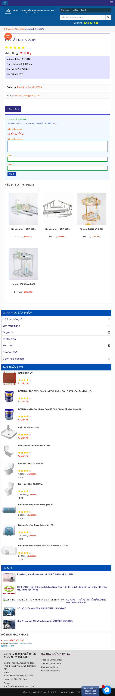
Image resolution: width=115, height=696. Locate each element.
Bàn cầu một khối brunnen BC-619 (34, 445)
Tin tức (75, 10)
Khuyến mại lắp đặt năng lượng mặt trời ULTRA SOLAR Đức (45, 620)
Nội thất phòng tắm (13, 318)
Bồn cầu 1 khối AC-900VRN (30, 464)
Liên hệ (84, 10)
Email (10, 164)
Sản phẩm (20, 29)
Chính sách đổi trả (49, 667)
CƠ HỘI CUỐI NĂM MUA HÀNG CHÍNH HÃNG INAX (41, 608)
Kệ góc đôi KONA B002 (23, 284)
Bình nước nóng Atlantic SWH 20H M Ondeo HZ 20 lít (43, 546)
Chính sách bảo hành (51, 663)
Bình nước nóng (11, 325)
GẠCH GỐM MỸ (25, 373)
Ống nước (8, 332)
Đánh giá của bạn (14, 129)
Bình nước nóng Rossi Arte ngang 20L (36, 505)
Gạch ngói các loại (13, 358)
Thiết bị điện (9, 338)
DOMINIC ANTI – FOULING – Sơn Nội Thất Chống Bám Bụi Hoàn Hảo (50, 409)
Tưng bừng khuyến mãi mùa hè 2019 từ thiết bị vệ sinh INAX (45, 574)
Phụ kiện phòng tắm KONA (29, 87)
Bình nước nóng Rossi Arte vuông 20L (36, 525)
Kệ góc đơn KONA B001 (23, 229)
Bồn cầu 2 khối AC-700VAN (30, 484)
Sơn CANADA (10, 351)
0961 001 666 (91, 23)
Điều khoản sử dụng (50, 670)
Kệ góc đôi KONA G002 (91, 229)
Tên (9, 155)
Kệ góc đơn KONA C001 (57, 229)
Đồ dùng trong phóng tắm (27, 95)
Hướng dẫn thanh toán (52, 660)
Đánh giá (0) (13, 109)
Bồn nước (8, 345)
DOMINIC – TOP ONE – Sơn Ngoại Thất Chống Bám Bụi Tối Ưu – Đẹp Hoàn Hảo (55, 391)
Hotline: (13, 641)
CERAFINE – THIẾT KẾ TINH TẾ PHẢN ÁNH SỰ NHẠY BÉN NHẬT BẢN (86, 601)
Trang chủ (10, 29)
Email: (17, 643)
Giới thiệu (65, 10)
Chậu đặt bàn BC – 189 (28, 427)
